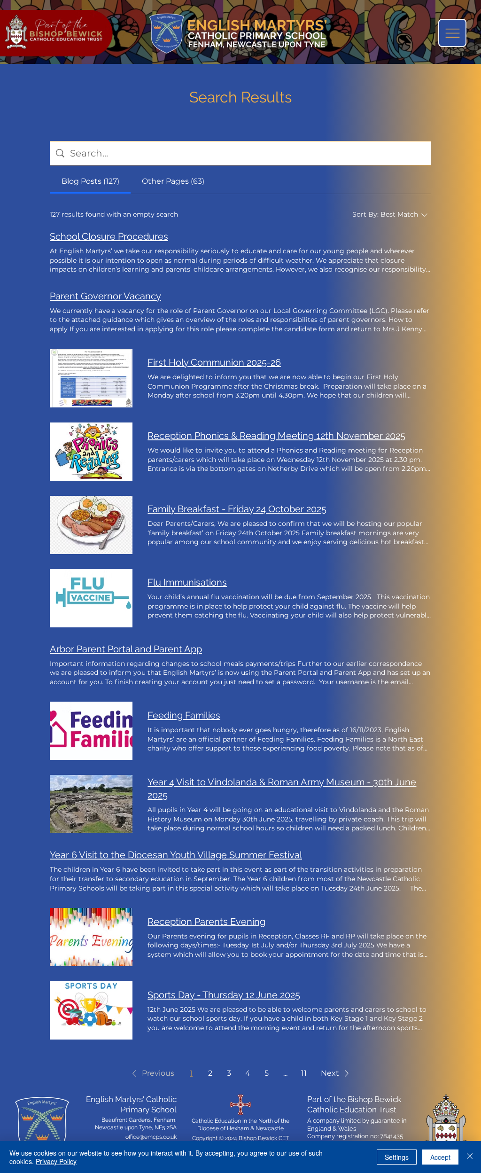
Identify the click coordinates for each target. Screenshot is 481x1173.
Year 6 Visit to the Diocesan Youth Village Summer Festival (176, 854)
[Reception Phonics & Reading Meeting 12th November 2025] (91, 451)
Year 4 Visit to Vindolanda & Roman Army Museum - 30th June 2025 (281, 788)
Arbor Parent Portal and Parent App (126, 649)
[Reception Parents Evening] (91, 937)
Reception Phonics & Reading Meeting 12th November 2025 (276, 435)
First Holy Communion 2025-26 (214, 362)
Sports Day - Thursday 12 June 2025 (223, 995)
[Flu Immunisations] (91, 598)
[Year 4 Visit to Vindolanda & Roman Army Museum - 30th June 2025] (91, 804)
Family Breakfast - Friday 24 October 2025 (236, 509)
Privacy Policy (56, 1161)
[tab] (90, 181)
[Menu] (452, 33)
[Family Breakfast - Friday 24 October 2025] (91, 525)
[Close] (469, 1157)
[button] (151, 1073)
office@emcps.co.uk (151, 1137)
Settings (397, 1157)
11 (304, 1073)
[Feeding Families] (91, 731)
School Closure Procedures (109, 236)
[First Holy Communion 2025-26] (91, 378)
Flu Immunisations (187, 582)
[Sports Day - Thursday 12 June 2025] (91, 1010)
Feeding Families (183, 715)
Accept (440, 1157)
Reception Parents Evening (206, 921)
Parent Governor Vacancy (105, 296)
